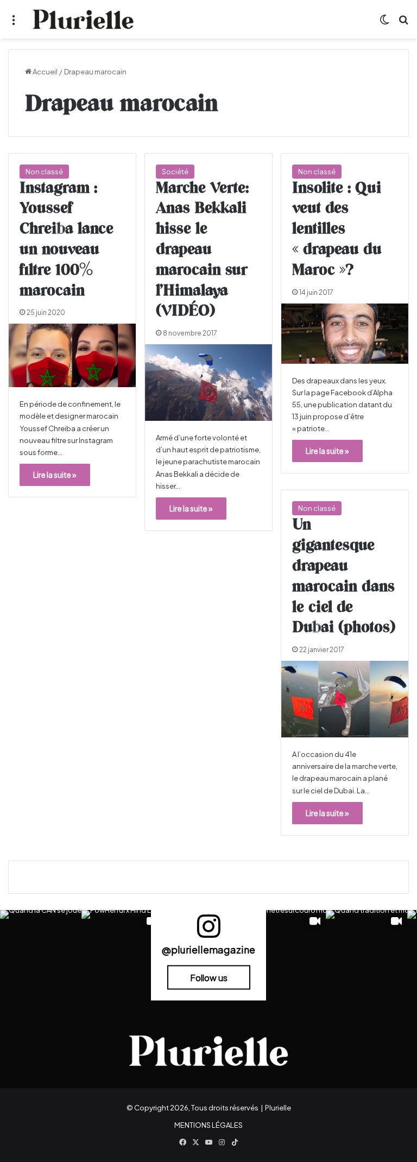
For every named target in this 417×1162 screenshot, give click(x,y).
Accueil (44, 71)
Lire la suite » (55, 474)
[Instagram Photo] (40, 951)
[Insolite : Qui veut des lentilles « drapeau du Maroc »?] (344, 334)
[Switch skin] (384, 23)
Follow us (209, 977)
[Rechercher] (403, 23)
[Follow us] (208, 931)
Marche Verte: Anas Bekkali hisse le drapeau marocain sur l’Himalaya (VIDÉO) (202, 250)
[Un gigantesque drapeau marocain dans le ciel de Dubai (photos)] (344, 699)
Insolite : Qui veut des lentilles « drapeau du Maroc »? (337, 229)
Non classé (44, 171)
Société (175, 171)
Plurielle (278, 1107)
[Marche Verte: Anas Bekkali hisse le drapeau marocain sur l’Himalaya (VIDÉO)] (208, 382)
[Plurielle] (83, 19)
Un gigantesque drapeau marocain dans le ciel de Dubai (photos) (343, 576)
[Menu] (13, 23)
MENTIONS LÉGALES (208, 1125)
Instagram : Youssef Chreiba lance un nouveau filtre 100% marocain (66, 240)
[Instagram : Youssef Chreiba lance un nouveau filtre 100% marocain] (72, 355)
